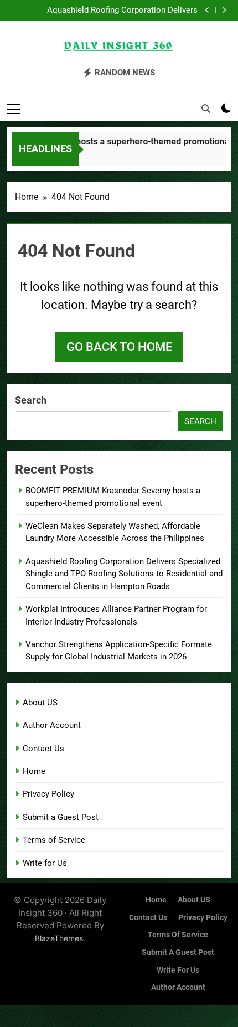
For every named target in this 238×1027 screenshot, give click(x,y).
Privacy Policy (48, 794)
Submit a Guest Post (61, 817)
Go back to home (119, 347)
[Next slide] (223, 10)
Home (34, 771)
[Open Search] (205, 108)
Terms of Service (54, 840)
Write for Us (45, 863)
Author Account (52, 725)
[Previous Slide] (207, 10)
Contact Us (43, 749)
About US (40, 703)
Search (30, 400)
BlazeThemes (59, 938)
